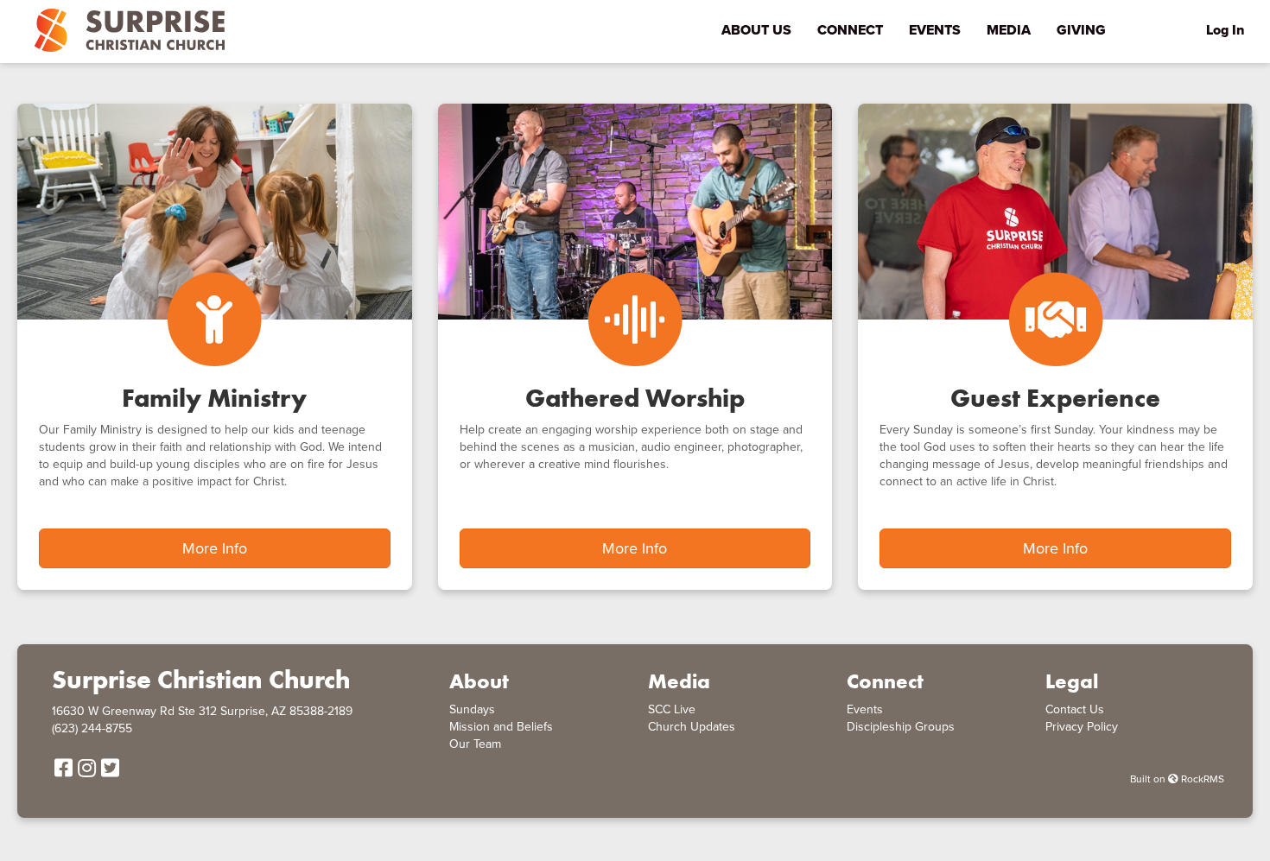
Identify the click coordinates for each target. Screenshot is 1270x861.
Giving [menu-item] (1081, 30)
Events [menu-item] (935, 30)
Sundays (472, 709)
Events (865, 709)
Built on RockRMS (1177, 779)
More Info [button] (214, 548)
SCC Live (671, 709)
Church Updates (691, 726)
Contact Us (1074, 709)
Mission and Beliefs (501, 726)
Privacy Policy (1081, 726)
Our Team (475, 744)
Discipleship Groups (901, 726)
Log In (1225, 30)
